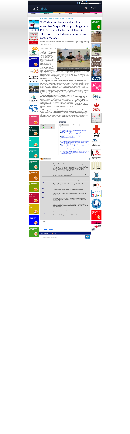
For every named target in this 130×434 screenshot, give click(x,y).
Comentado (85, 124)
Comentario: (45, 224)
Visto (74, 124)
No (52, 127)
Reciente (63, 124)
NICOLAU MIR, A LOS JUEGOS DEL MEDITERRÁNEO (71, 135)
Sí (44, 127)
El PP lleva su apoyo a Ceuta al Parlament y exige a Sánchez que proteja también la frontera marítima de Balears (73, 137)
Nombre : (44, 221)
